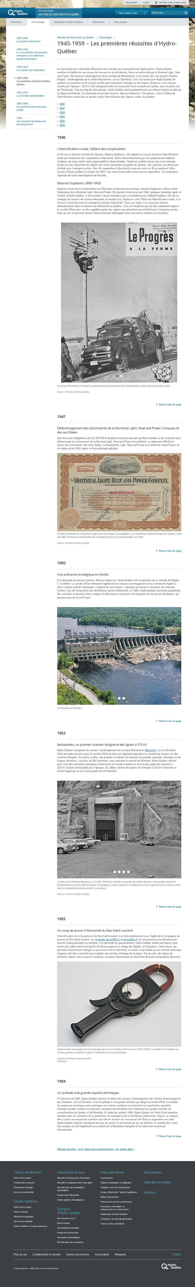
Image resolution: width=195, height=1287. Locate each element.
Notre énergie (63, 1223)
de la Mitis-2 (130, 939)
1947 (62, 108)
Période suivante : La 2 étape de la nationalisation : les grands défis (95, 1149)
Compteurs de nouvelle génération (116, 1219)
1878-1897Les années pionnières (28, 40)
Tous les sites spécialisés (112, 1224)
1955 (62, 121)
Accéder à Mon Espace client (172, 2)
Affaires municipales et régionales (116, 1182)
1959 (62, 125)
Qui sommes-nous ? (66, 1218)
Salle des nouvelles (157, 1182)
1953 (62, 116)
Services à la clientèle (24, 1192)
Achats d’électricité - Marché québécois (119, 1192)
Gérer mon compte (22, 1178)
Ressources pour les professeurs (116, 1202)
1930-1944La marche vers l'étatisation (31, 69)
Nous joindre (131, 2)
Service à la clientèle (23, 1221)
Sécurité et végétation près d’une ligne (74, 1182)
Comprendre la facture (24, 1182)
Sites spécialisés (112, 1172)
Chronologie (38, 22)
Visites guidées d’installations (70, 1200)
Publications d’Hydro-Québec (114, 1214)
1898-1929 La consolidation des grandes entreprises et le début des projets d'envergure (32, 54)
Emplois (149, 1192)
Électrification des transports (70, 1242)
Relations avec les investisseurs (115, 1187)
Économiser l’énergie (23, 1187)
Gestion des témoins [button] (77, 1254)
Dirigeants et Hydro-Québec (68, 22)
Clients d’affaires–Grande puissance (30, 1226)
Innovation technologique (68, 1237)
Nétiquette (120, 1254)
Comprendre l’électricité (68, 1195)
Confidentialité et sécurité (47, 1254)
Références (99, 22)
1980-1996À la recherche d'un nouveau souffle (31, 106)
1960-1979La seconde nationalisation (31, 94)
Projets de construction (67, 1232)
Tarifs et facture (21, 1212)
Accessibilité (102, 1254)
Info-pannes (153, 1172)
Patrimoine (16, 22)
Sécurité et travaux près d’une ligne (73, 1178)
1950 (62, 112)
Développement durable (68, 1228)
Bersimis (150, 750)
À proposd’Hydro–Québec (69, 1211)
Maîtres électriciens (110, 1197)
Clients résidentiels (27, 1172)
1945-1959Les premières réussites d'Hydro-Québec (34, 81)
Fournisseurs (107, 1178)
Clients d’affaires (26, 1201)
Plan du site (20, 1254)
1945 (62, 104)
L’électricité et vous (71, 1172)
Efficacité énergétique (24, 1216)
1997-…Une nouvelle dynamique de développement (31, 121)
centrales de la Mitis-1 (107, 939)
